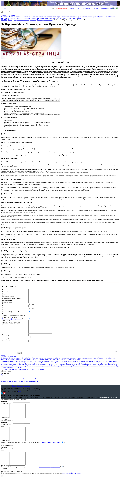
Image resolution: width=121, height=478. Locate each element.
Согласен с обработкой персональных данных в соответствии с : (31, 442)
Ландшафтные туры (67, 366)
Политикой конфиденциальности (12, 319)
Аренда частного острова (49, 364)
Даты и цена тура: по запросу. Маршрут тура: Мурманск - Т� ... (20, 381)
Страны (72, 8)
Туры (78, 8)
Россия (10, 20)
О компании (86, 8)
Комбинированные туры (19, 366)
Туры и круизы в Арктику (9, 15)
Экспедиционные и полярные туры (38, 366)
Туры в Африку (59, 363)
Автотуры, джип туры (74, 364)
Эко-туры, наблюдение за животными (92, 364)
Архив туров (18, 367)
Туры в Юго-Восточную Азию (45, 363)
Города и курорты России (21, 20)
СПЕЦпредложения (61, 8)
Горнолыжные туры (21, 364)
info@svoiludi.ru (23, 391)
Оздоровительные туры (111, 364)
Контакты (113, 8)
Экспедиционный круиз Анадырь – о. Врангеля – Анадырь (63, 18)
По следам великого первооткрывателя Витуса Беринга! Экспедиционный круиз (56, 16)
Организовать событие (35, 364)
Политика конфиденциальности (108, 397)
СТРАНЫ (4, 20)
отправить (4, 468)
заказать (64, 59)
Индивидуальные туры (47, 361)
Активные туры (10, 364)
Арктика (33, 20)
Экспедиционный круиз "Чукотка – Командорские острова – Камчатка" (22, 18)
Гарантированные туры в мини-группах (16, 361)
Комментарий (5, 417)
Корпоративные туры (85, 361)
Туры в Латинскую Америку (73, 363)
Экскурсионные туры (104, 363)
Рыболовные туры (6, 366)
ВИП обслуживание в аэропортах (33, 369)
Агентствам (104, 8)
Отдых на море (102, 361)
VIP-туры (95, 361)
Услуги (3, 369)
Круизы (110, 361)
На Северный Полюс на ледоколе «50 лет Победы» (16, 16)
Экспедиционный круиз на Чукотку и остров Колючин (98, 16)
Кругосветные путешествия (107, 366)
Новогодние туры (34, 361)
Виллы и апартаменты (80, 366)
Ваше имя (4, 401)
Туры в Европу (62, 364)
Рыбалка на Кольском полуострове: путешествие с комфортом (19, 378)
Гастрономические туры (90, 363)
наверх (116, 351)
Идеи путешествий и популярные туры (66, 361)
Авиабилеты (9, 369)
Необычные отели (92, 366)
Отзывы (95, 8)
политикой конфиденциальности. (72, 473)
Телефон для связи (7, 403)
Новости (20, 386)
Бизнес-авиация (18, 369)
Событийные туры (55, 366)
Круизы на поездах (30, 363)
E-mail (2, 426)
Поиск (14, 386)
